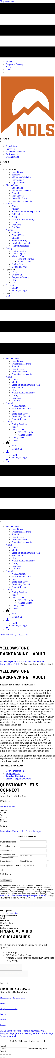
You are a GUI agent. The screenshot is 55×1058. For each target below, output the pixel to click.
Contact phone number (9, 865)
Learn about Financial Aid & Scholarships (20, 831)
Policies (3, 1019)
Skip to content (7, 1)
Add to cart (6, 880)
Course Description (15, 771)
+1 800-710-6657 (14, 635)
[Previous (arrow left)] (1, 1057)
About (2, 1003)
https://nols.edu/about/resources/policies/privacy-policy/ (23, 896)
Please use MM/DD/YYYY (9, 857)
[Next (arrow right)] (4, 1057)
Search (3, 1046)
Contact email (6, 850)
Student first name (8, 842)
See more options (7, 806)
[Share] (7, 1054)
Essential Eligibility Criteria (18, 778)
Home (3, 661)
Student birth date (7, 855)
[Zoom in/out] (1, 1054)
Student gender (6, 861)
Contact (3, 1025)
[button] (27, 904)
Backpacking (12, 913)
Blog (9, 1009)
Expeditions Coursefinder (19, 661)
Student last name (8, 846)
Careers (3, 1014)
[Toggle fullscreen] (4, 1054)
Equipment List (13, 773)
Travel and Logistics (15, 776)
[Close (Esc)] (10, 1054)
